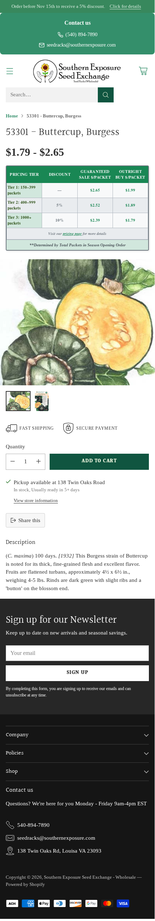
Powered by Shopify (25, 884)
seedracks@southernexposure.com (81, 45)
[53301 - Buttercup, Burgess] (77, 322)
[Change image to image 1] (18, 401)
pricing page (72, 233)
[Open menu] (9, 71)
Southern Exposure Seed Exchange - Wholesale (90, 877)
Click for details (125, 6)
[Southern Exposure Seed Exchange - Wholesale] (77, 71)
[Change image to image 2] (42, 401)
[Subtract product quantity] (12, 461)
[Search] (106, 94)
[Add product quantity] (38, 461)
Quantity (15, 446)
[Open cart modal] (143, 71)
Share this (29, 520)
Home (12, 116)
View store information (36, 500)
